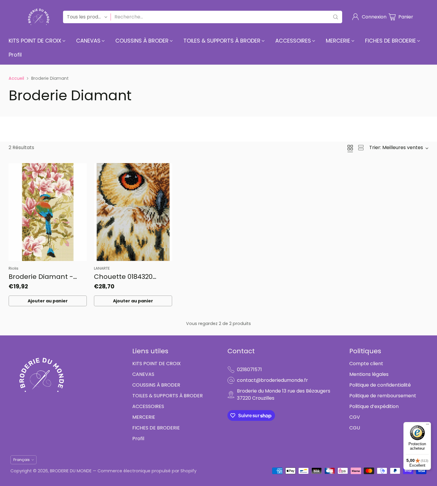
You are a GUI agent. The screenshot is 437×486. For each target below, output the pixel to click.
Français (21, 459)
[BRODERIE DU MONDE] (39, 17)
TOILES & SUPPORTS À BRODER (167, 395)
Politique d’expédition (374, 406)
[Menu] (427, 425)
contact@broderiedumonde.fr (272, 380)
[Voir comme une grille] (350, 147)
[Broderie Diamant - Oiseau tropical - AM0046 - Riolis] (48, 212)
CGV (354, 417)
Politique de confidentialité (380, 385)
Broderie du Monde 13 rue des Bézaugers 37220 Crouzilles (283, 394)
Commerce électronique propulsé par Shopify (147, 471)
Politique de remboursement (382, 395)
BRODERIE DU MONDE (71, 471)
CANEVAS (143, 374)
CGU (354, 427)
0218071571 (249, 369)
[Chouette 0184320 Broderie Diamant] (133, 212)
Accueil (16, 78)
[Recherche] (335, 17)
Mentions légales (369, 374)
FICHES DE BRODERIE (156, 427)
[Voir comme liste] (360, 147)
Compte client (366, 363)
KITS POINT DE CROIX (156, 363)
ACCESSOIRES (148, 406)
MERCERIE (143, 417)
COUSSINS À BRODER (156, 385)
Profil (138, 438)
